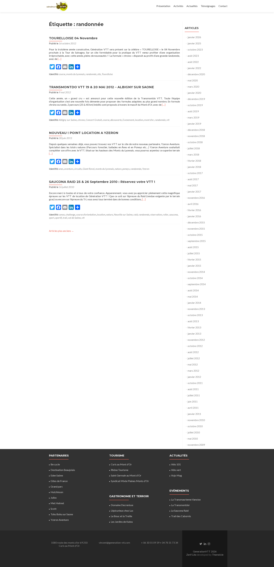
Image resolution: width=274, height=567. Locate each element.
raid (136, 214)
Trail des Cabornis (181, 516)
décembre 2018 (196, 129)
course (62, 74)
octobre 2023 (195, 49)
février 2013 (194, 327)
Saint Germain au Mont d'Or (126, 475)
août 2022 (193, 61)
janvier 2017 (194, 191)
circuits (78, 168)
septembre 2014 (197, 284)
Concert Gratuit (94, 119)
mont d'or (149, 119)
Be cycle (55, 464)
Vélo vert (176, 469)
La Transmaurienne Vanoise (186, 499)
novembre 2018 (196, 135)
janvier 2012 (194, 376)
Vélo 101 (176, 464)
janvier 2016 (194, 216)
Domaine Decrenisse (122, 505)
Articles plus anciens (61, 230)
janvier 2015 (194, 265)
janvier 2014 (194, 302)
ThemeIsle (217, 554)
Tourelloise (107, 74)
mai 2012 (193, 364)
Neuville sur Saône (123, 214)
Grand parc (57, 486)
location (139, 119)
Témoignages (208, 5)
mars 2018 (193, 154)
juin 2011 (193, 401)
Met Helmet (57, 503)
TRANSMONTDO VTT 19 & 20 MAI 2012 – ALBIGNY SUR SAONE (101, 87)
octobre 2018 (195, 142)
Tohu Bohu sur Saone (62, 514)
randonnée (91, 74)
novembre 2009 (196, 444)
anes (61, 168)
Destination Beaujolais (63, 469)
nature (118, 168)
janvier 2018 (194, 166)
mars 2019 (193, 117)
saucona (173, 214)
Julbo (54, 497)
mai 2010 (193, 438)
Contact (223, 5)
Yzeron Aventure (60, 519)
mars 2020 (193, 86)
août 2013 (193, 321)
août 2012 (193, 352)
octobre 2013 (195, 315)
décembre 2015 (196, 222)
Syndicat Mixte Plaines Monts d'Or (130, 480)
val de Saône (74, 217)
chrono (81, 119)
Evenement (128, 119)
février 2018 (194, 160)
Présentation (163, 5)
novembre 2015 (196, 228)
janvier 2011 (194, 413)
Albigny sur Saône (68, 119)
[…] (59, 58)
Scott (53, 508)
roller (165, 214)
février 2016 (194, 210)
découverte (116, 119)
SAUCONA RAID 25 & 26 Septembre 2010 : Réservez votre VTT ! (102, 182)
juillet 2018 (194, 148)
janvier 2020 (194, 92)
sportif (58, 217)
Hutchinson (57, 492)
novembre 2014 (196, 271)
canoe (62, 214)
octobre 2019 (195, 105)
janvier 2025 (194, 43)
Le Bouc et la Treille (121, 516)
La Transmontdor (180, 505)
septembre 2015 (197, 240)
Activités (178, 5)
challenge (70, 214)
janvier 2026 (194, 37)
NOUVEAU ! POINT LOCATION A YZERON (83, 133)
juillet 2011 (194, 395)
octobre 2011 (195, 382)
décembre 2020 (196, 74)
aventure (68, 168)
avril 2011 (193, 407)
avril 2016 (193, 203)
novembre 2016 (196, 197)
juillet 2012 (194, 358)
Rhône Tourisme (119, 469)
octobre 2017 (195, 172)
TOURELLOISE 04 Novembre (73, 38)
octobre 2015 (195, 234)
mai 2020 (193, 80)
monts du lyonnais (75, 74)
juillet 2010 (194, 432)
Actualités (192, 5)
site (99, 74)
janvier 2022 (194, 68)
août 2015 (193, 247)
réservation (156, 214)
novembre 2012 (196, 339)
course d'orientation (86, 214)
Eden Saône (57, 475)
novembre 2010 (196, 419)
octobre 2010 (195, 426)
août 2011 (193, 389)
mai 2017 (193, 185)
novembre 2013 (196, 308)
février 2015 (194, 259)
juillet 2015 (194, 253)
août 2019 (193, 111)
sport (51, 217)
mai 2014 (193, 296)
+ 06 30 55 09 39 (150, 542)
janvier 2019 (194, 123)
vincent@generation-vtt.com (114, 542)
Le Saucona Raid (180, 510)
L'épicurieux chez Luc (122, 510)
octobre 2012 (195, 345)
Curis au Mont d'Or (121, 464)
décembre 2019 (196, 98)
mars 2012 (193, 370)
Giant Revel (89, 168)
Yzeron (145, 168)
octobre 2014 (195, 277)
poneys (126, 168)
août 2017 (193, 179)
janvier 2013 (194, 333)
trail (65, 217)
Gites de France (59, 480)
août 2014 (193, 290)
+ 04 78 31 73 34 (169, 542)
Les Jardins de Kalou (122, 521)
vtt (167, 119)
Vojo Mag (176, 475)
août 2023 (193, 55)
